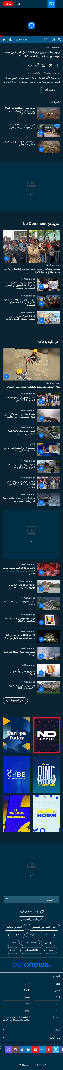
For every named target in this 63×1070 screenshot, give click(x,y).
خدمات (57, 1030)
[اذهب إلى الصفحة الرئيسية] (51, 4)
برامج (27, 1011)
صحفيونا (56, 1017)
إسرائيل (47, 935)
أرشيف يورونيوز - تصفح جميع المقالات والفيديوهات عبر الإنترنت (16, 1018)
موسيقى (48, 943)
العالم (32, 444)
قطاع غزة (16, 935)
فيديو (58, 1011)
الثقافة (27, 1004)
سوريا (12, 950)
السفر (58, 1004)
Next (58, 997)
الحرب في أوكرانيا (14, 927)
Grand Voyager (27, 581)
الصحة (27, 997)
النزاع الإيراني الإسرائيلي (31, 919)
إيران (32, 935)
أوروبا (58, 984)
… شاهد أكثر (50, 90)
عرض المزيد (55, 1038)
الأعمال (57, 990)
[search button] (7, 899)
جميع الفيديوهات (16, 701)
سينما (50, 950)
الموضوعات (55, 976)
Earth (27, 990)
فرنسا (13, 943)
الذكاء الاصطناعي (31, 950)
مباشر (8, 3)
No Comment (53, 265)
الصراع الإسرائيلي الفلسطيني (44, 927)
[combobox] (31, 899)
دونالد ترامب (30, 943)
